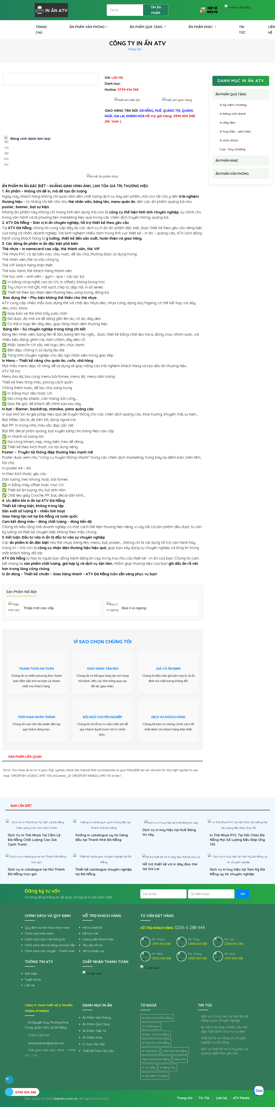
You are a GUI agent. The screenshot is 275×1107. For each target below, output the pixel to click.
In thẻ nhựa (150, 1051)
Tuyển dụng (33, 979)
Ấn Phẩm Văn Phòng (97, 1017)
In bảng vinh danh (233, 114)
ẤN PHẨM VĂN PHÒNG (87, 27)
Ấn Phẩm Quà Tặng (96, 1024)
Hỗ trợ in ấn (90, 933)
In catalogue (150, 1026)
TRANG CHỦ (41, 29)
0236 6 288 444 (38, 1035)
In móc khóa (229, 140)
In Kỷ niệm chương (154, 1076)
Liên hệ (29, 985)
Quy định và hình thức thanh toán (47, 927)
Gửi (242, 894)
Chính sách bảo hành (39, 933)
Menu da (180, 1059)
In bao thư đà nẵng (155, 1034)
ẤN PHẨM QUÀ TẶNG (146, 27)
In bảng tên (167, 1067)
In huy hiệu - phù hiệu (235, 131)
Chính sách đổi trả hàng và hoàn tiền (50, 945)
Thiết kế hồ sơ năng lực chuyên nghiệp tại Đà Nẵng (223, 1040)
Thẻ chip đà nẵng (175, 1051)
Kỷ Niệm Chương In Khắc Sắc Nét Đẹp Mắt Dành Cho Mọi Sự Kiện (224, 1029)
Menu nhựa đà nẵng (156, 1059)
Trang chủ (135, 49)
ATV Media (241, 1098)
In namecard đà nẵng (157, 1018)
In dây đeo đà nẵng (155, 1042)
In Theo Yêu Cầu (94, 1044)
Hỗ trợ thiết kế (92, 927)
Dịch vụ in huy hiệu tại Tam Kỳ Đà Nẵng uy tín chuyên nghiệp (224, 1018)
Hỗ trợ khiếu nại (93, 951)
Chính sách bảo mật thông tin (45, 939)
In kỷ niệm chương (233, 105)
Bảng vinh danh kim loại (30, 138)
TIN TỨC (242, 29)
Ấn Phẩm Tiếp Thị (94, 1031)
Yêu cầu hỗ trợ (92, 945)
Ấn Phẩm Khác (93, 1037)
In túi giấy (148, 1067)
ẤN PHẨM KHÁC (201, 27)
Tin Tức (204, 1098)
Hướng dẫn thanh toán (98, 939)
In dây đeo (227, 122)
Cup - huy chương (232, 149)
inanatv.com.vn (66, 1099)
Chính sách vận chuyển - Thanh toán (49, 951)
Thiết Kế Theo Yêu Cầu (98, 1051)
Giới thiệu (31, 973)
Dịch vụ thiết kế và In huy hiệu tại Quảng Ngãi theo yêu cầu (224, 1051)
